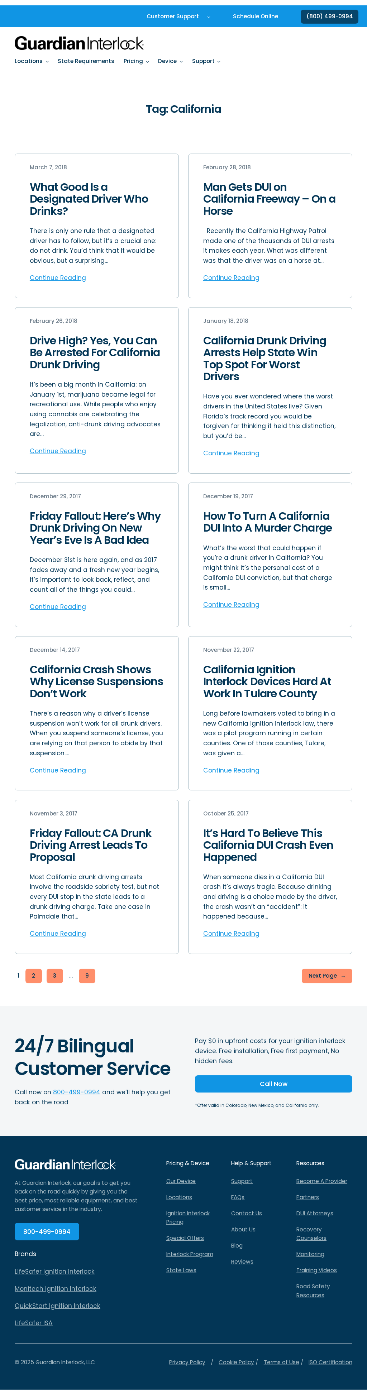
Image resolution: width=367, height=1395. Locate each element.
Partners (307, 1197)
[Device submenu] (181, 61)
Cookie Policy (236, 1362)
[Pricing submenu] (147, 61)
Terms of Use (281, 1362)
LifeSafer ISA (34, 1323)
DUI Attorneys (314, 1213)
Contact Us (246, 1213)
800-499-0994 (76, 1092)
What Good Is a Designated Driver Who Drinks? (89, 199)
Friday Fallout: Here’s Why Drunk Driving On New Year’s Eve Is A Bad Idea (95, 528)
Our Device (181, 1181)
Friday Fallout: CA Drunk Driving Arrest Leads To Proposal (91, 845)
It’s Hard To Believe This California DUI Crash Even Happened (268, 845)
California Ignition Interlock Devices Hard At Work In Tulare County (267, 681)
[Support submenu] (218, 61)
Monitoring (310, 1254)
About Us (243, 1229)
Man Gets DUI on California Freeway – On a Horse (269, 199)
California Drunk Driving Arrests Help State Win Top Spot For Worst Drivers (264, 359)
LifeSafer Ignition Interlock (55, 1271)
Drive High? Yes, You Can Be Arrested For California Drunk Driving (95, 352)
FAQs (237, 1197)
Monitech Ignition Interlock (55, 1288)
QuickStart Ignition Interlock (57, 1306)
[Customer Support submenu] (208, 16)
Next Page (327, 975)
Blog (237, 1245)
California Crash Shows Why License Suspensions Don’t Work (96, 681)
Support (242, 1181)
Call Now (273, 1084)
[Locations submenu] (47, 61)
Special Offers (185, 1238)
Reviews (242, 1261)
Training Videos (316, 1270)
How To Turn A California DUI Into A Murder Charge (267, 522)
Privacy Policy (187, 1362)
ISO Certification (330, 1362)
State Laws (181, 1270)
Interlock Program (189, 1254)
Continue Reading (58, 277)
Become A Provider (321, 1181)
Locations (179, 1197)
